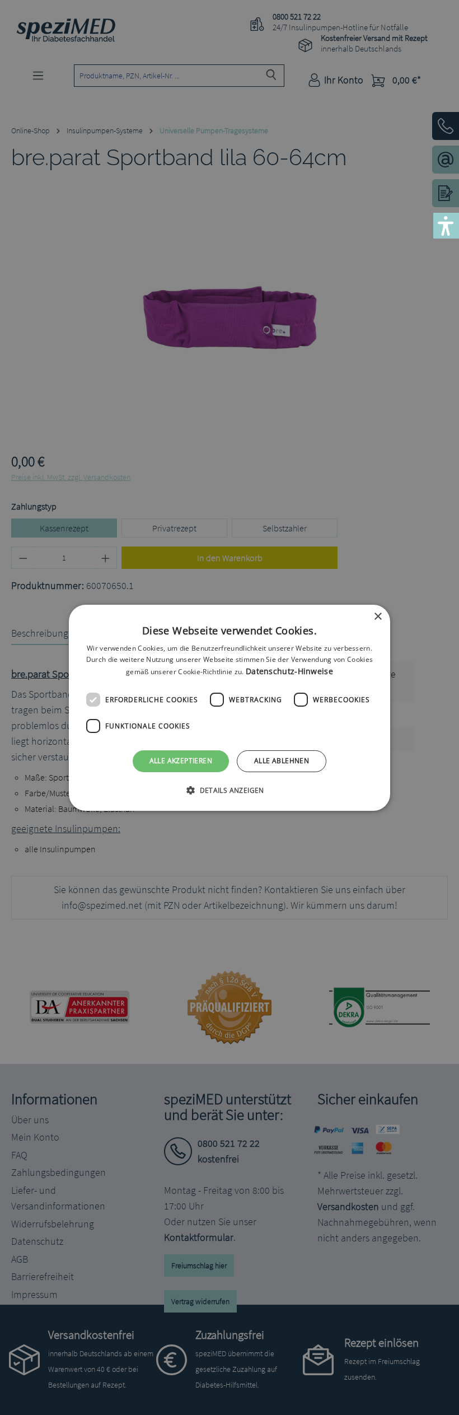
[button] (229, 790)
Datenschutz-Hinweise (289, 671)
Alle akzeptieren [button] (180, 760)
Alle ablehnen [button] (281, 760)
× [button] (377, 616)
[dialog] (229, 707)
